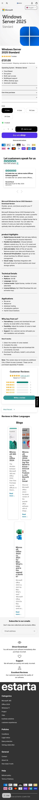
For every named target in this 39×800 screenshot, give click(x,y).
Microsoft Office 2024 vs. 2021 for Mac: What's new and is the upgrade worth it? (19, 562)
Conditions (5, 734)
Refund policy (6, 775)
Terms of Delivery (8, 779)
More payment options (19, 140)
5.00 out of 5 (25, 376)
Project (4, 711)
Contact (4, 756)
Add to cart (28, 129)
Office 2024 (6, 704)
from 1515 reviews (10, 163)
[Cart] (36, 3)
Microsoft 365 (6, 701)
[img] (20, 161)
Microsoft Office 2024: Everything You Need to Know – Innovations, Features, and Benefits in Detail (25, 466)
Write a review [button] (19, 398)
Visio (3, 715)
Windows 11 (6, 708)
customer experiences (9, 722)
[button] (6, 56)
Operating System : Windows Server (14, 68)
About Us (5, 760)
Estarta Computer (22, 797)
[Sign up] (34, 631)
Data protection (7, 741)
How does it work (7, 764)
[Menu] (2, 3)
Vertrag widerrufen (8, 745)
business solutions (8, 719)
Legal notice (6, 737)
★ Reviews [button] (37, 402)
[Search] (7, 3)
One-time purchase (8, 92)
